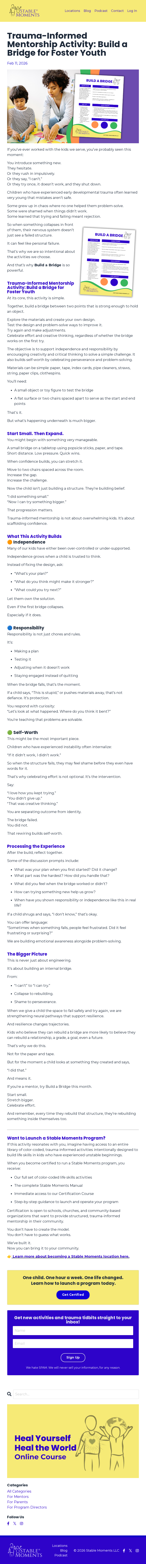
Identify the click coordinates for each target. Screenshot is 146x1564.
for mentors (18, 1497)
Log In (132, 11)
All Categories (19, 1491)
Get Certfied (73, 1295)
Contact (117, 11)
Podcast (101, 11)
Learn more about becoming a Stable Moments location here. (71, 1256)
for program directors (27, 1507)
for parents (17, 1502)
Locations (72, 11)
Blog (87, 11)
